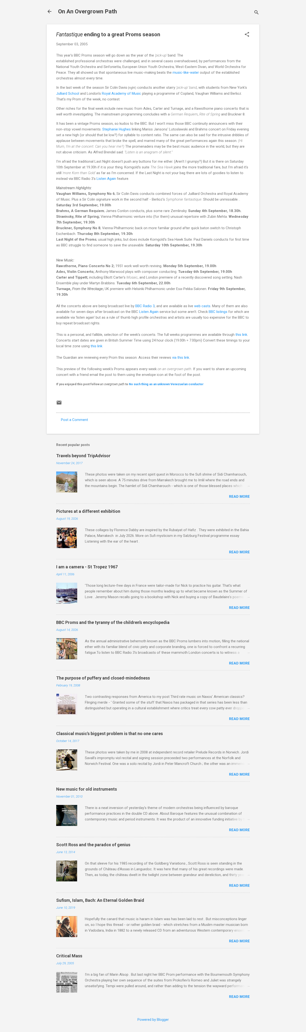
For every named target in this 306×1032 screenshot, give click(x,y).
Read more (239, 496)
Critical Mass (69, 955)
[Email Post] (59, 404)
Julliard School (67, 93)
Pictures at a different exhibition (88, 511)
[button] (247, 34)
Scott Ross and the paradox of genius (93, 844)
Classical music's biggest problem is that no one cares (109, 733)
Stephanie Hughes (116, 129)
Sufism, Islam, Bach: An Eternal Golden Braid (100, 900)
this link (241, 334)
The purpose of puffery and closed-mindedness (103, 677)
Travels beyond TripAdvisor (83, 455)
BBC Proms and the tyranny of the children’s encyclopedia (112, 622)
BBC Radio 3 (145, 306)
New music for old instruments (86, 789)
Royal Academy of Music (121, 93)
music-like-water (186, 72)
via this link (180, 357)
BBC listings (218, 312)
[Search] (256, 13)
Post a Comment (74, 420)
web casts (202, 306)
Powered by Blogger (153, 1019)
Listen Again (106, 178)
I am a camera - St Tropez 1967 (87, 566)
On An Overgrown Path (87, 11)
